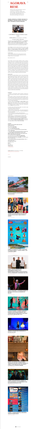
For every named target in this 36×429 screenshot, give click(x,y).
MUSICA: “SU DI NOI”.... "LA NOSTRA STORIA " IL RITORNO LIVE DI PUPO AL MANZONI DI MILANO (18, 292)
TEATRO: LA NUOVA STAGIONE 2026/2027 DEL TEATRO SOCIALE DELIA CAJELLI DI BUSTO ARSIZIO (17, 214)
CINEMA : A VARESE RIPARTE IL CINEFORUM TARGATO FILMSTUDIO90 (17, 413)
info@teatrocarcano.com (10, 151)
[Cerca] (27, 2)
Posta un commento (12, 195)
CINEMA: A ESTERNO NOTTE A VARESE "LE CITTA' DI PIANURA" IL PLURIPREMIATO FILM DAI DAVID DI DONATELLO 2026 (17, 382)
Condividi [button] (9, 154)
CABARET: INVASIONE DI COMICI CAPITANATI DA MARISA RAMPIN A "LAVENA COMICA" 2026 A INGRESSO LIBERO (17, 250)
